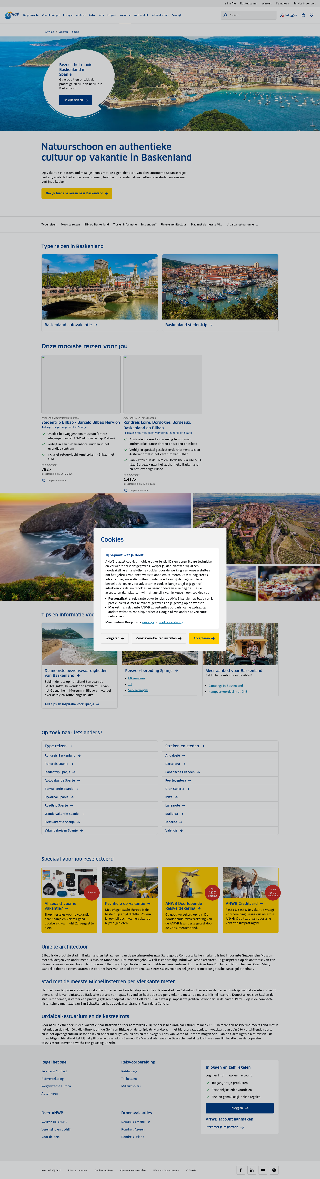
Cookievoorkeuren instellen (156, 638)
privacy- (148, 622)
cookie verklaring (171, 622)
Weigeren (112, 638)
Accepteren (202, 638)
